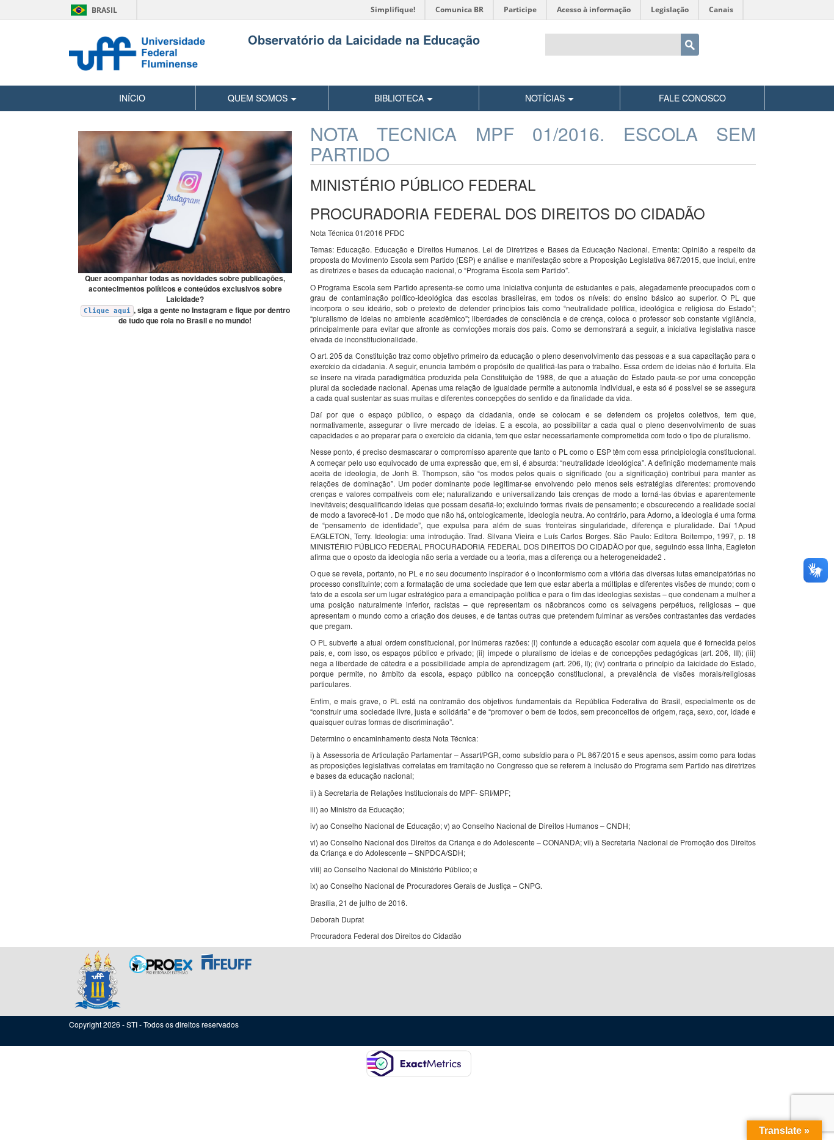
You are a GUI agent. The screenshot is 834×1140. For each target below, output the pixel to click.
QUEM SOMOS (258, 98)
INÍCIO (132, 98)
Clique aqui (107, 311)
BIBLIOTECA (399, 98)
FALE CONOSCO (692, 98)
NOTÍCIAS (545, 98)
